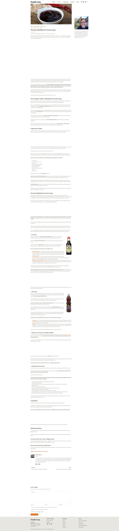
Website (60, 504)
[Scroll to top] (117, 530)
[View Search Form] (87, 2)
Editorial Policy (81, 523)
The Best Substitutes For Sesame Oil (41, 451)
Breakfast (64, 527)
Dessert (64, 523)
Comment (33, 492)
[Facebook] (81, 2)
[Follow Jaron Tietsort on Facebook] (36, 464)
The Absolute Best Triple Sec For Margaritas (64, 468)
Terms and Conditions (83, 520)
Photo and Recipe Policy (83, 525)
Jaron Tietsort (38, 454)
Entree (64, 525)
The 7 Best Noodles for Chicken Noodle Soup (39, 468)
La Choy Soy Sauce (35, 256)
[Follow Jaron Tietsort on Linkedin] (39, 464)
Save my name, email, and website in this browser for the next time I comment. (44, 507)
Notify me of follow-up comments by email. (39, 509)
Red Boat (34, 324)
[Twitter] (49, 524)
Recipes (64, 522)
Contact (48, 522)
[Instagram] (83, 2)
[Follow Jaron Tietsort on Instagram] (38, 464)
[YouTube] (85, 2)
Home (64, 520)
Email (46, 504)
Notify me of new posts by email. (37, 511)
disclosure (48, 33)
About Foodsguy (50, 520)
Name (32, 504)
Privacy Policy (81, 527)
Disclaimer (80, 522)
